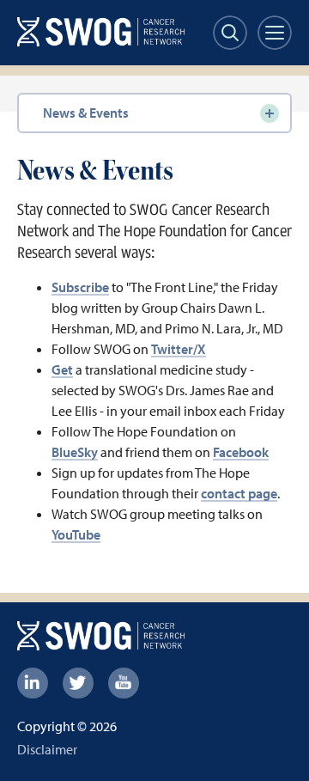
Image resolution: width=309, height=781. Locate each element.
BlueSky (75, 452)
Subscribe (80, 287)
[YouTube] (123, 683)
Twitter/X (178, 348)
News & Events (86, 112)
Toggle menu (275, 32)
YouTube (76, 534)
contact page (239, 493)
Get (62, 369)
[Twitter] (78, 683)
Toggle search (230, 32)
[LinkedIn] (32, 683)
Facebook (241, 452)
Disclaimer (47, 749)
